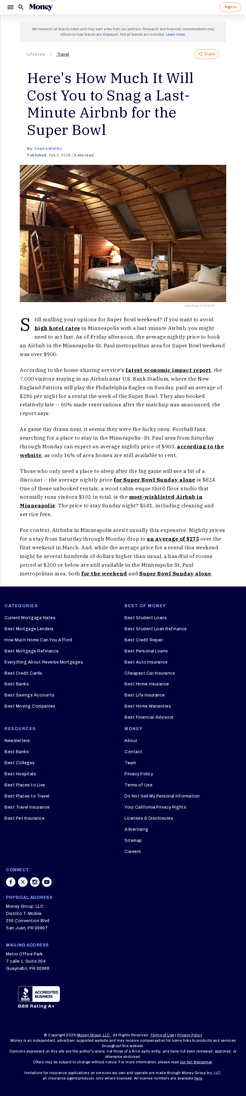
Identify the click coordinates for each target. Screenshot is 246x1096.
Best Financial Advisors (149, 717)
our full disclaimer (196, 1062)
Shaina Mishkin (48, 149)
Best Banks (16, 684)
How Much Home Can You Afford (38, 640)
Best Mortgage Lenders (29, 629)
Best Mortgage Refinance (31, 651)
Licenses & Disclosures (148, 818)
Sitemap (133, 840)
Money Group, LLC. (94, 1035)
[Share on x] (23, 882)
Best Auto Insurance (146, 662)
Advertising (136, 829)
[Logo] (40, 7)
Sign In (230, 7)
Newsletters (17, 740)
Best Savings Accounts (29, 695)
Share (209, 54)
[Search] (21, 7)
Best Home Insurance (146, 684)
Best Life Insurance (144, 695)
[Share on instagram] (35, 882)
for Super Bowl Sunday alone (154, 480)
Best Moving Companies (30, 706)
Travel (63, 54)
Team (130, 763)
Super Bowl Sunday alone (175, 573)
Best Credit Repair (143, 640)
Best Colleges (19, 763)
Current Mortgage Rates (30, 618)
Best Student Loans (145, 618)
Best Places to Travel (27, 796)
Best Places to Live (24, 785)
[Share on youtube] (47, 882)
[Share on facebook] (11, 882)
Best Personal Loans (146, 651)
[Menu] (10, 7)
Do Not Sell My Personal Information (162, 796)
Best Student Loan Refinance (155, 629)
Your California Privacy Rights (155, 807)
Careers (132, 851)
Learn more (175, 34)
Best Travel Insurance (27, 807)
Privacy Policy (138, 774)
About (131, 740)
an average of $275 (173, 539)
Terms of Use (138, 785)
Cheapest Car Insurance (149, 673)
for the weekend (104, 573)
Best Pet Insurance (24, 818)
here (198, 1078)
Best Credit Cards (23, 673)
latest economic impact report (168, 370)
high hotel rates (57, 328)
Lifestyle (36, 54)
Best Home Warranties (147, 706)
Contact (133, 752)
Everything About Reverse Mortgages (43, 662)
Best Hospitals (20, 774)
